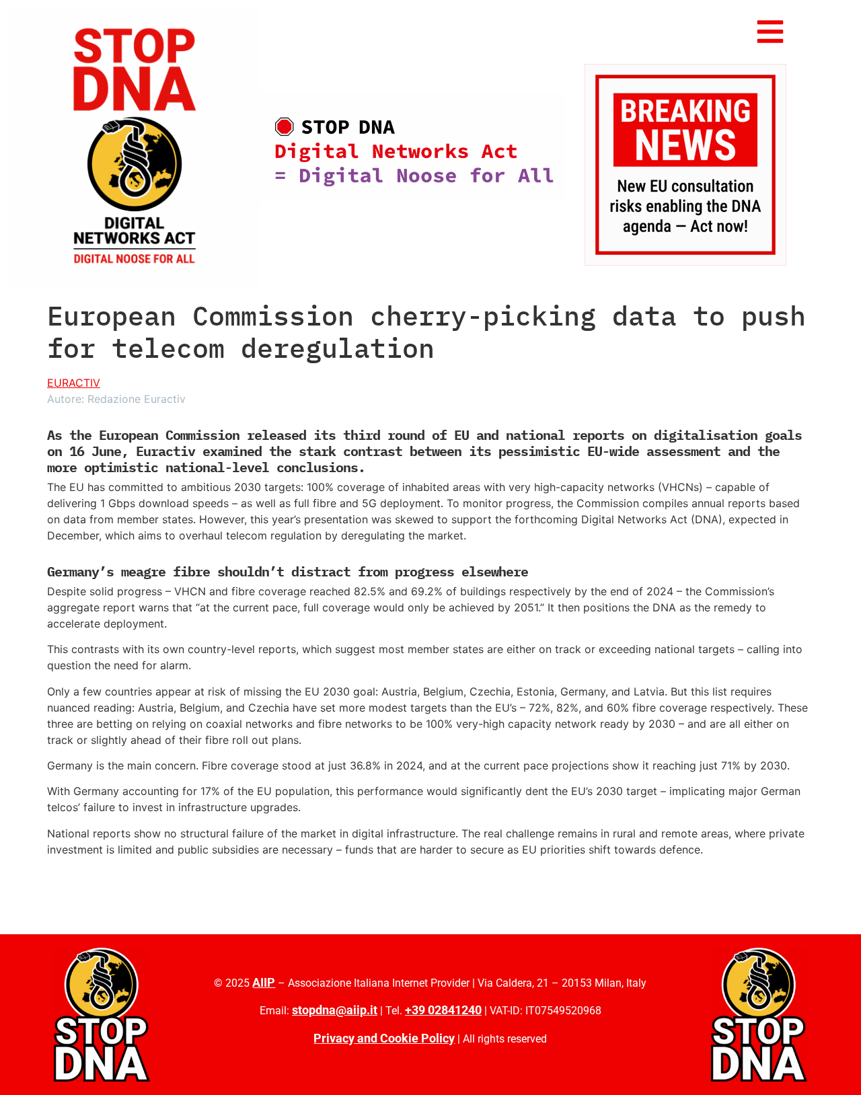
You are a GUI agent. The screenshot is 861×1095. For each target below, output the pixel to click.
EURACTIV (73, 382)
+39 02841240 (443, 1010)
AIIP (263, 982)
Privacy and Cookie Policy (384, 1038)
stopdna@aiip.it (334, 1010)
